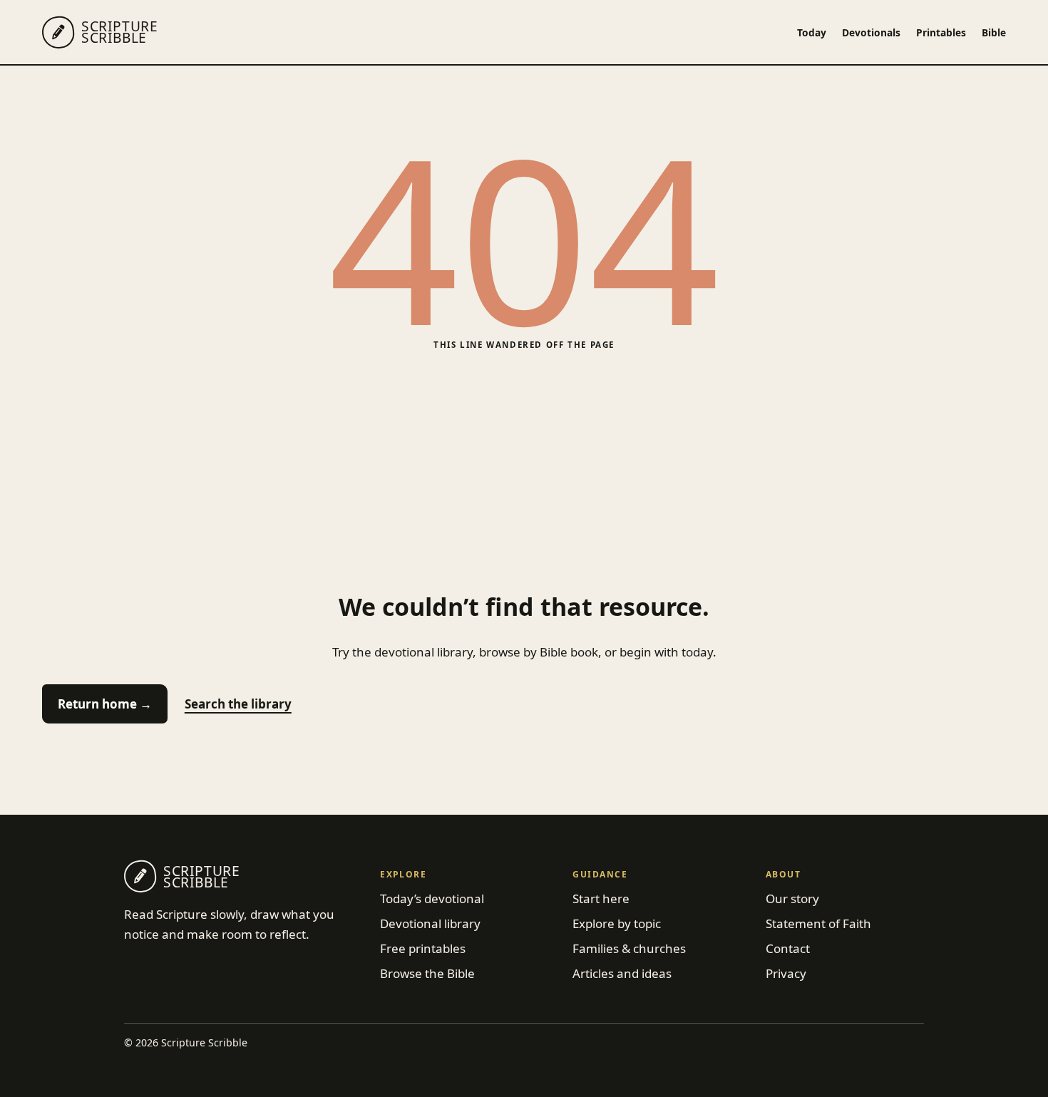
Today (811, 32)
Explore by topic (616, 923)
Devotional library (430, 923)
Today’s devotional (432, 898)
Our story (792, 898)
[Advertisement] (524, 471)
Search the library (238, 704)
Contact (788, 948)
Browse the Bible (427, 973)
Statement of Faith (818, 923)
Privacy (786, 973)
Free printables (423, 948)
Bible (994, 32)
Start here (601, 898)
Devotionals (871, 32)
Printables (941, 32)
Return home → (105, 704)
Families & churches (629, 948)
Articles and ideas (622, 973)
